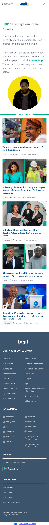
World (6, 280)
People (6, 197)
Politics (6, 154)
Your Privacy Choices (27, 523)
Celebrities (7, 240)
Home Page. (37, 60)
